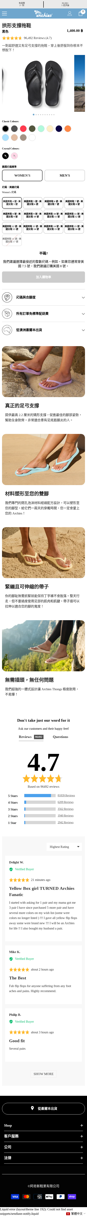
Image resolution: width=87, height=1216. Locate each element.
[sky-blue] (5, 137)
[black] (5, 128)
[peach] (68, 128)
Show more (44, 1074)
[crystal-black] (5, 156)
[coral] (23, 128)
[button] (27, 38)
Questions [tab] (60, 737)
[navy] (59, 128)
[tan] (14, 137)
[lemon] (50, 128)
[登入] (70, 13)
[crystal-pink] (14, 156)
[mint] (41, 128)
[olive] (32, 128)
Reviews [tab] (30, 737)
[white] (32, 137)
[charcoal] (14, 128)
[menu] (4, 13)
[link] (43, 371)
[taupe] (23, 137)
